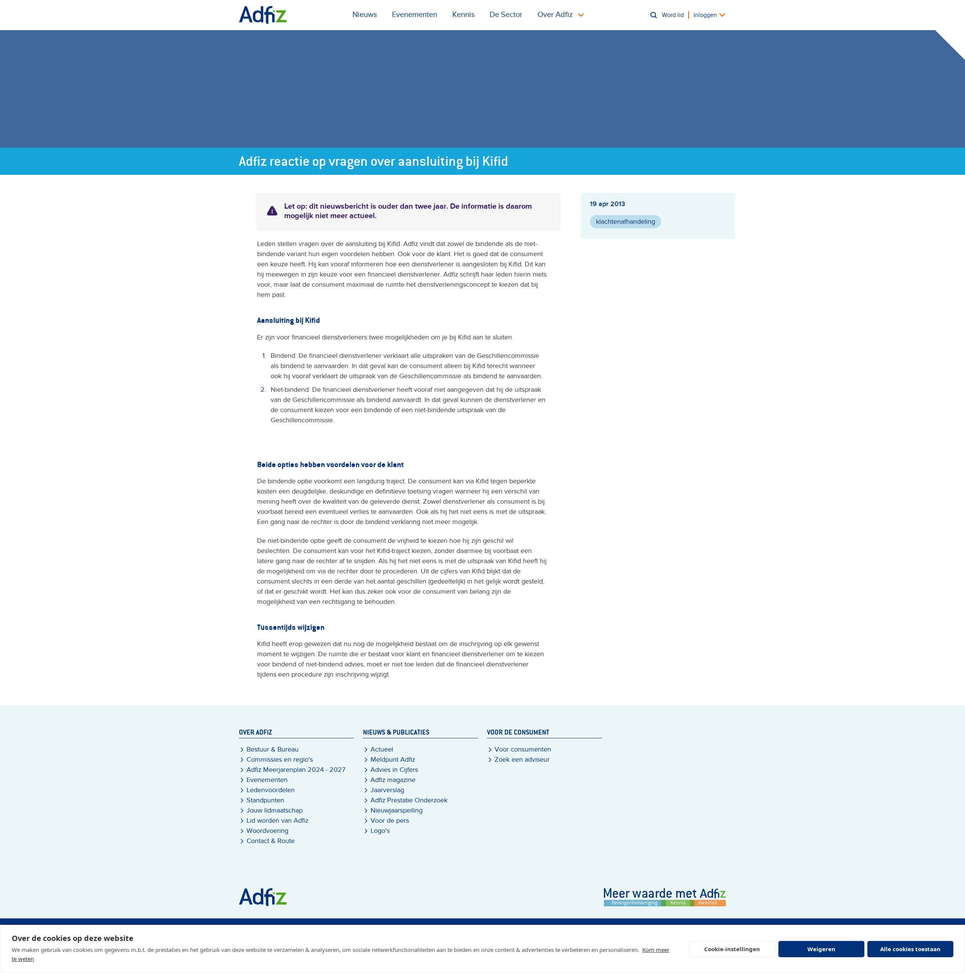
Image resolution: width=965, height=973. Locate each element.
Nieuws (364, 14)
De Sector (506, 14)
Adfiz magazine (393, 780)
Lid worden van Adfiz (277, 821)
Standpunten (265, 800)
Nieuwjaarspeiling (397, 810)
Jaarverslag (387, 790)
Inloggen (705, 15)
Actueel (382, 749)
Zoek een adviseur (522, 760)
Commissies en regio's (280, 760)
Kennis (463, 14)
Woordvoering (267, 831)
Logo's (380, 831)
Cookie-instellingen (732, 949)
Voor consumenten (523, 749)
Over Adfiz (555, 14)
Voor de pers (390, 821)
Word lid (673, 15)
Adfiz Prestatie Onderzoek (409, 800)
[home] (263, 15)
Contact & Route (271, 841)
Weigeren (821, 949)
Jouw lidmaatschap (275, 810)
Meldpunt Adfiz (393, 760)
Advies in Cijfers (394, 770)
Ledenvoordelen (271, 790)
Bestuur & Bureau (273, 749)
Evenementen (414, 14)
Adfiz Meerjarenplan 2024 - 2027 (296, 770)
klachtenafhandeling (625, 222)
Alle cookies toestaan (910, 949)
